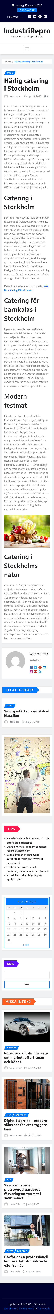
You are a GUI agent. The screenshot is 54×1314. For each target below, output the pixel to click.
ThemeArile (43, 1308)
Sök (10, 963)
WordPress (10, 1308)
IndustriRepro (27, 30)
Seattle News (26, 1308)
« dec (26, 944)
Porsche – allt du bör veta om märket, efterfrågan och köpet (26, 1057)
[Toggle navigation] (27, 49)
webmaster (15, 96)
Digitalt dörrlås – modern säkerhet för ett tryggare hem (25, 1124)
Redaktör (14, 721)
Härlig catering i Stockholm (29, 61)
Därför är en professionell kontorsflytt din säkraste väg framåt (26, 1261)
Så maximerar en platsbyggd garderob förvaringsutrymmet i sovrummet (25, 858)
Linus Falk (14, 1204)
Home (8, 61)
